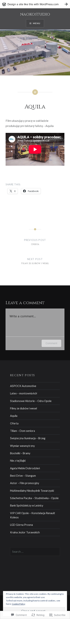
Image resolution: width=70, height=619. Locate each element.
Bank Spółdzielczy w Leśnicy (26, 505)
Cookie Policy (18, 604)
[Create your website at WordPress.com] (35, 4)
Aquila (13, 415)
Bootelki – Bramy (20, 453)
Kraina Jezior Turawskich (25, 532)
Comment (51, 343)
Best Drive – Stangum (23, 475)
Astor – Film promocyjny (24, 483)
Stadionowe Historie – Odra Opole (31, 401)
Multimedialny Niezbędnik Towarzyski (32, 490)
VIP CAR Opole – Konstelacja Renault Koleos (32, 515)
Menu (37, 23)
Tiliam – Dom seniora (22, 430)
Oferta (14, 423)
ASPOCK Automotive (23, 386)
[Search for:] (35, 551)
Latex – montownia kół (23, 393)
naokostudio (35, 14)
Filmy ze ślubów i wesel (23, 408)
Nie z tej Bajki (18, 460)
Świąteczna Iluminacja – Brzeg (27, 438)
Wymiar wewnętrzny (22, 445)
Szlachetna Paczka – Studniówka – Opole (34, 498)
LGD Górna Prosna (21, 524)
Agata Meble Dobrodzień (25, 468)
